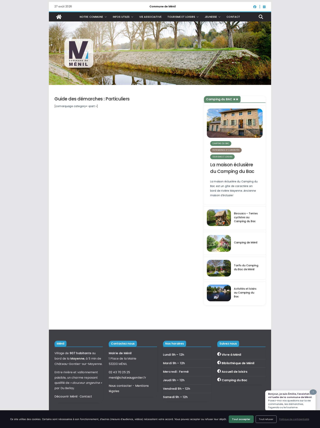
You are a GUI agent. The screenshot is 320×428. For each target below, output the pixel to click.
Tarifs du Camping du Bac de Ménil (246, 267)
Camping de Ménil (245, 242)
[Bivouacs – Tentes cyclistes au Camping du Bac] (219, 218)
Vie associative (150, 17)
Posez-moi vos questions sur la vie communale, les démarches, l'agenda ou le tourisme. (291, 400)
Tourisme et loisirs (222, 156)
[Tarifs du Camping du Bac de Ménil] (219, 268)
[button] (105, 16)
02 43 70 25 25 (119, 372)
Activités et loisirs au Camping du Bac (245, 292)
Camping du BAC (220, 143)
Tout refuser (266, 419)
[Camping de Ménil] (219, 243)
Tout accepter (241, 419)
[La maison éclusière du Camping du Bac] (235, 123)
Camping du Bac (234, 380)
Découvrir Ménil (65, 396)
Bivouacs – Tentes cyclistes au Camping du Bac (246, 217)
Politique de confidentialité (294, 419)
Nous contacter (120, 386)
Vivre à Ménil (231, 355)
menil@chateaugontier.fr (127, 377)
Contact (233, 17)
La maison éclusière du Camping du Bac (232, 168)
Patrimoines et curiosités (225, 150)
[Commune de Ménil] (59, 17)
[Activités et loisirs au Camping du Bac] (219, 293)
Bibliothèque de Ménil (238, 363)
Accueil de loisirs (234, 372)
